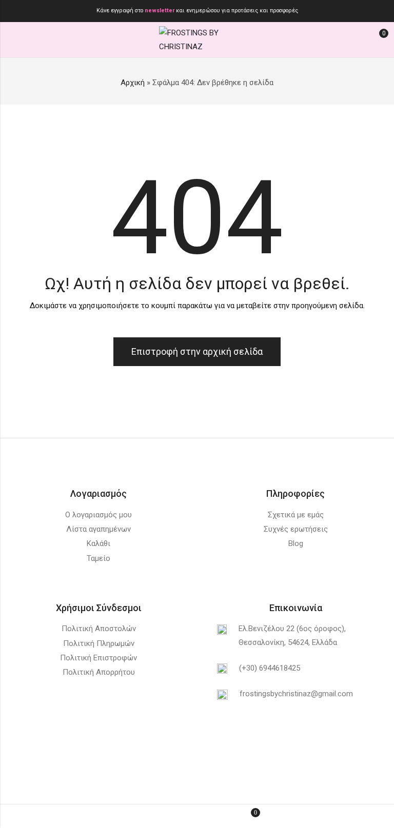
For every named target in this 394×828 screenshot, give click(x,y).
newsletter (160, 10)
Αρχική (133, 82)
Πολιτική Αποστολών (99, 628)
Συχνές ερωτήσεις (296, 529)
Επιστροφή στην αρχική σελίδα (197, 351)
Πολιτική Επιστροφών (98, 657)
